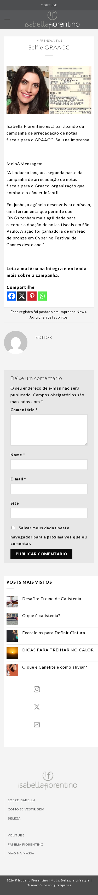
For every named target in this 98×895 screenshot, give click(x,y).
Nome (17, 455)
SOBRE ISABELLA (22, 800)
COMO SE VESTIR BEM (26, 809)
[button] (7, 19)
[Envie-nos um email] (37, 725)
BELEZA (14, 818)
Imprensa (44, 40)
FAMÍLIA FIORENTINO (26, 844)
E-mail (18, 479)
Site (14, 503)
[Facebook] (11, 296)
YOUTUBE (49, 5)
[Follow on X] (37, 707)
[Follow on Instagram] (37, 689)
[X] (21, 296)
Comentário (23, 410)
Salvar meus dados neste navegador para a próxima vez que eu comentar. (48, 536)
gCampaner (63, 885)
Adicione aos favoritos (49, 317)
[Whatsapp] (42, 296)
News (57, 40)
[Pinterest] (32, 296)
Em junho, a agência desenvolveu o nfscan (48, 204)
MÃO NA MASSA (21, 853)
